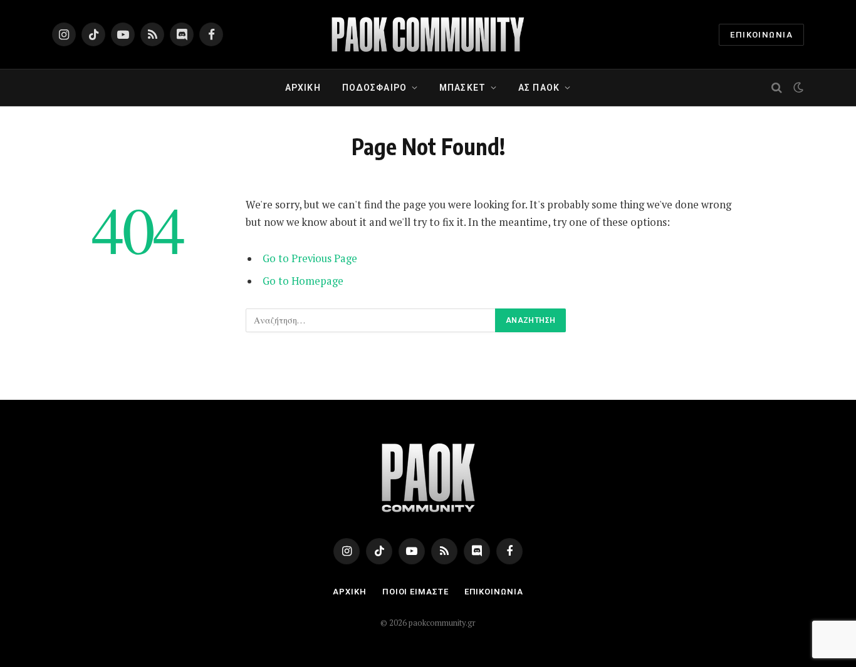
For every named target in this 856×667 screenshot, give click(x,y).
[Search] (777, 88)
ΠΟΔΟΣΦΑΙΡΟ (374, 88)
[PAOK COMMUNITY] (428, 34)
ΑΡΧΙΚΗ (303, 88)
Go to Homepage (303, 281)
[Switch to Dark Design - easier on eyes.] (797, 87)
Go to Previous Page (310, 258)
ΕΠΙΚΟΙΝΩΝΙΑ (761, 34)
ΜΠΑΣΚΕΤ (462, 88)
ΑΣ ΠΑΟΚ (539, 88)
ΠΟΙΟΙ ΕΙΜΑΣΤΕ (415, 591)
